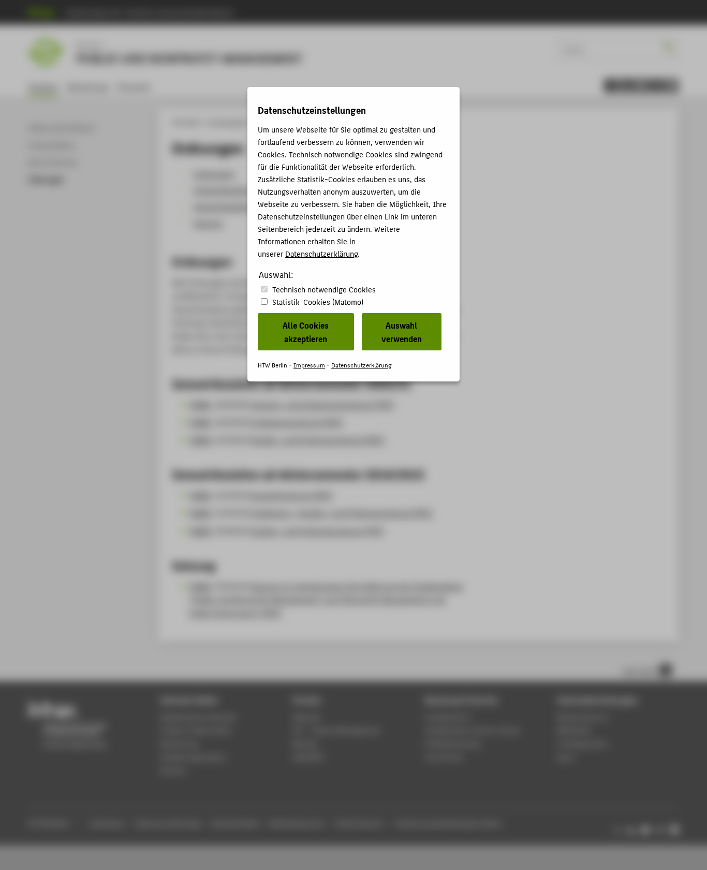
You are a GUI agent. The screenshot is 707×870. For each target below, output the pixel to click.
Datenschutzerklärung (321, 253)
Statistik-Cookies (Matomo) (317, 301)
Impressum (309, 365)
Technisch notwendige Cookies (324, 289)
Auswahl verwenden (401, 331)
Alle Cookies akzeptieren (306, 331)
